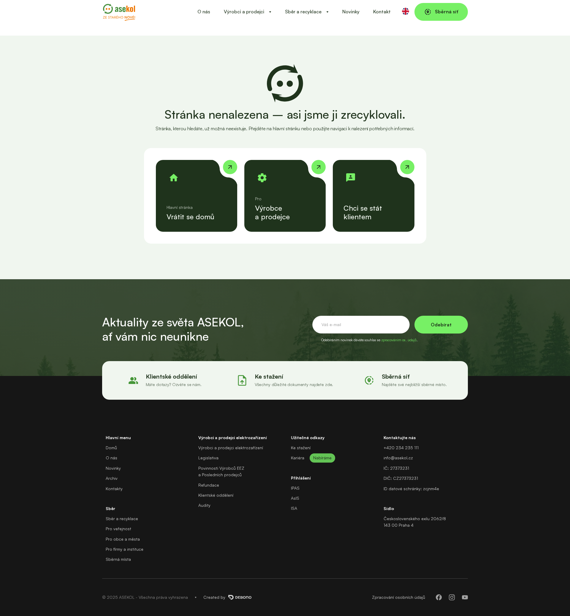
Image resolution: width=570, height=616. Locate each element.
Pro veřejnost (118, 528)
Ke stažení (301, 447)
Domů (111, 447)
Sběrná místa (118, 559)
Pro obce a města (123, 539)
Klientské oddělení (215, 495)
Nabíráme (322, 457)
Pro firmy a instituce (124, 549)
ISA (294, 508)
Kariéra (297, 457)
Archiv (112, 478)
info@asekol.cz (398, 457)
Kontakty (114, 488)
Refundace (208, 485)
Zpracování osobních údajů (398, 597)
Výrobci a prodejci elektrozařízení (230, 447)
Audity (204, 505)
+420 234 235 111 (401, 447)
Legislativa (208, 457)
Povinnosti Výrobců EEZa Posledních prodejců (221, 471)
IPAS (295, 487)
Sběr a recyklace (122, 518)
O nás (203, 12)
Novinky (351, 12)
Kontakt (382, 12)
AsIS (295, 498)
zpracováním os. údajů (399, 340)
